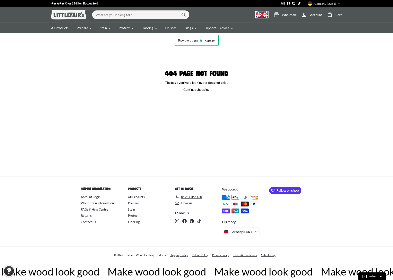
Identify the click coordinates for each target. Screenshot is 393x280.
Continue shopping (196, 89)
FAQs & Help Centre (94, 209)
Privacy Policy (220, 255)
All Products (60, 28)
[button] (9, 271)
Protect (124, 28)
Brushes (170, 28)
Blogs (189, 28)
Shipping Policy (179, 255)
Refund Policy (200, 255)
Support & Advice (217, 28)
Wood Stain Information (97, 203)
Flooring (147, 28)
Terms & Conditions (245, 255)
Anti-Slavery (268, 255)
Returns (86, 215)
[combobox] (140, 14)
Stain (103, 28)
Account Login (91, 197)
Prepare (83, 28)
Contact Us (88, 222)
